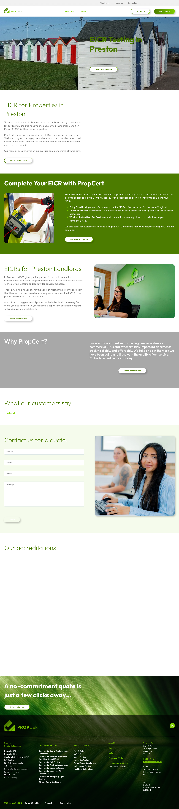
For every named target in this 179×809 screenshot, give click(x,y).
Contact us (132, 3)
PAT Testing (9, 760)
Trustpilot (9, 412)
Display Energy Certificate (50, 782)
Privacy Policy (50, 803)
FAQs (111, 753)
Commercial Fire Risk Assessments (53, 765)
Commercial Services (48, 745)
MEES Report (9, 775)
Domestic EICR (10, 754)
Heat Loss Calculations (83, 769)
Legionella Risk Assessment (16, 769)
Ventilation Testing (82, 760)
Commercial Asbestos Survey (51, 768)
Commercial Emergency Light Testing (51, 777)
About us (119, 3)
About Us (112, 743)
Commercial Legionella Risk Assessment (50, 772)
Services (68, 11)
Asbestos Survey (11, 766)
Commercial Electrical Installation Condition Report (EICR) (53, 757)
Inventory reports (11, 772)
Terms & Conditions (33, 803)
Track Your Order (116, 758)
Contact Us (148, 743)
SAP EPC (77, 754)
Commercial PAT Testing (49, 762)
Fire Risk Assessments (13, 763)
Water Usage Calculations (85, 763)
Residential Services (12, 746)
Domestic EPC (10, 751)
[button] (6, 609)
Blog (83, 11)
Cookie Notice (65, 803)
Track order (105, 3)
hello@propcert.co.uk (152, 761)
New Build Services (82, 745)
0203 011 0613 (149, 759)
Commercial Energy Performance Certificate (53, 752)
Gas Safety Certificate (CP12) (16, 757)
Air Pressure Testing (82, 766)
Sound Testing (80, 757)
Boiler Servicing (10, 778)
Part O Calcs (79, 751)
